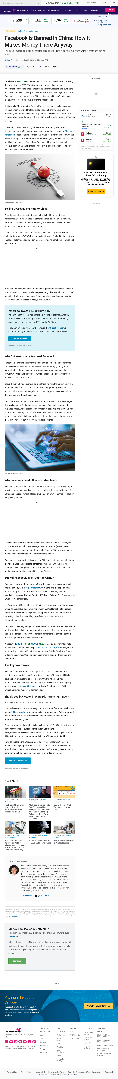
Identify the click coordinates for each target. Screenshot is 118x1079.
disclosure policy (13, 916)
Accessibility (91, 3)
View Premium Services (98, 1006)
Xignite (22, 1048)
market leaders (28, 686)
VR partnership (32, 588)
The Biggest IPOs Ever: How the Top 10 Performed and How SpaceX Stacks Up (14, 808)
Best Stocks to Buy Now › (110, 10)
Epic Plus (60, 1047)
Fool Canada (74, 1039)
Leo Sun (10, 60)
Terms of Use (12, 1072)
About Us (43, 1035)
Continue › (17, 961)
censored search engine (47, 647)
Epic (58, 1044)
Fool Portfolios (60, 1051)
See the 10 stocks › (18, 760)
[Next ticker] (95, 20)
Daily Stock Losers (105, 25)
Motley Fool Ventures (105, 1045)
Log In (104, 3)
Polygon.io (31, 1048)
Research (43, 1042)
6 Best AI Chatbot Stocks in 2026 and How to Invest (40, 842)
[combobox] (20, 3)
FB (16, 81)
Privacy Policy (26, 1072)
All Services (61, 1035)
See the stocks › (20, 339)
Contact (42, 1049)
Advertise (43, 1052)
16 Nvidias (13, 936)
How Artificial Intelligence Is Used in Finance (64, 842)
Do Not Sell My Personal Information (64, 1075)
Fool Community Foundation (103, 1049)
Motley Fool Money (61, 1060)
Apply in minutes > (96, 191)
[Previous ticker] (7, 20)
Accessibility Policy (57, 1072)
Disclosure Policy (41, 1072)
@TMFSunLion (44, 896)
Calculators (88, 1043)
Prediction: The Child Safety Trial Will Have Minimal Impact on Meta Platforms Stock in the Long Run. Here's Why (15, 845)
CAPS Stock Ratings (88, 1033)
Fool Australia (75, 1035)
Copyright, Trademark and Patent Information (84, 1072)
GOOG (19, 644)
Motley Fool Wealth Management (104, 1041)
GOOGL (34, 644)
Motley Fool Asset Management (103, 1036)
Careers (42, 1039)
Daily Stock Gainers (102, 22)
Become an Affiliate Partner (104, 1054)
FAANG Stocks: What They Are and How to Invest (62, 807)
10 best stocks (56, 328)
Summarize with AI (50, 67)
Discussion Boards (88, 1038)
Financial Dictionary (87, 1047)
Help (113, 3)
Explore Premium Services (28, 31)
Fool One (60, 1056)
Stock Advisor (60, 1039)
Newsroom (44, 1045)
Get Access (84, 128)
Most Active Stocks (102, 17)
